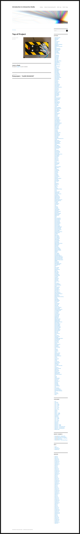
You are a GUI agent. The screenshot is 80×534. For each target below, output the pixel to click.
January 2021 (57, 508)
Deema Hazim (57, 118)
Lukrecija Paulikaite (58, 211)
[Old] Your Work (57, 429)
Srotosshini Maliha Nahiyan (59, 338)
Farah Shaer (56, 131)
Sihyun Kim (56, 332)
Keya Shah (56, 194)
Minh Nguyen (57, 245)
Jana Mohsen (57, 175)
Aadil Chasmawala (57, 37)
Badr (55, 96)
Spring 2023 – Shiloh (58, 425)
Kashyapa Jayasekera (58, 193)
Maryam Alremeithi (58, 228)
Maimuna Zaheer (57, 214)
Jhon (55, 182)
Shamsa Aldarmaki (57, 326)
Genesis (56, 139)
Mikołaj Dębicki (57, 244)
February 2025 (57, 468)
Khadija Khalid (57, 195)
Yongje (56, 377)
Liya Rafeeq (56, 208)
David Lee (56, 115)
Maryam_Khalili (57, 230)
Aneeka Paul (56, 81)
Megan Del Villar (57, 238)
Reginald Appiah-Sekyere (58, 293)
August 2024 (56, 474)
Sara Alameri (57, 312)
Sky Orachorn (57, 335)
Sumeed (56, 343)
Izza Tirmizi (56, 172)
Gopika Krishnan (57, 142)
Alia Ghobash (57, 68)
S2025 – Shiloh (57, 418)
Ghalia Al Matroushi (58, 141)
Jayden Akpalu (57, 180)
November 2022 (57, 491)
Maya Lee (56, 234)
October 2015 (57, 521)
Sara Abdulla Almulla (58, 310)
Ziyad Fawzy (56, 393)
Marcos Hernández (58, 218)
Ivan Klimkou (57, 169)
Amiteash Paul (57, 78)
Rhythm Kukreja (57, 295)
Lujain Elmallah (57, 209)
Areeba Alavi (56, 83)
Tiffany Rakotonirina (58, 355)
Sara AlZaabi (56, 313)
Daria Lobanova (57, 109)
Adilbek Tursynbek (57, 49)
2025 (55, 401)
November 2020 (57, 510)
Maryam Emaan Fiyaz (58, 229)
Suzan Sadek (57, 345)
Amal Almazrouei (57, 74)
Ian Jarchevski (57, 160)
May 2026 (56, 456)
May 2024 (56, 475)
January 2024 (57, 479)
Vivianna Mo (56, 367)
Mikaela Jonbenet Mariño (58, 243)
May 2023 (56, 485)
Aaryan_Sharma (57, 41)
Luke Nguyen (57, 210)
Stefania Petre (57, 340)
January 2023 (57, 489)
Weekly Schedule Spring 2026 (50, 7)
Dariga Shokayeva (57, 110)
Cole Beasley (57, 105)
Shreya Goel (56, 331)
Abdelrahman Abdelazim (58, 44)
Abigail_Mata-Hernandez (58, 46)
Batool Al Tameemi (58, 97)
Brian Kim (56, 100)
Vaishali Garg (57, 363)
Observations (57, 416)
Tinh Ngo (56, 359)
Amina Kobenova (57, 76)
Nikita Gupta (56, 271)
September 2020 (57, 512)
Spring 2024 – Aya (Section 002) (59, 427)
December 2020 (57, 509)
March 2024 (56, 477)
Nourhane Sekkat (57, 275)
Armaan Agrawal (57, 84)
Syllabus (41, 7)
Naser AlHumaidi (57, 264)
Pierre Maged (57, 283)
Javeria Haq (56, 179)
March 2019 (56, 516)
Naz (55, 266)
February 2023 (57, 488)
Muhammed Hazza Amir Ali (59, 259)
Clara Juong (56, 104)
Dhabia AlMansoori (57, 120)
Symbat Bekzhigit (57, 347)
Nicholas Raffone (57, 269)
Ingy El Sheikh (57, 163)
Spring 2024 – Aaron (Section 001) (60, 426)
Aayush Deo (56, 43)
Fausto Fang (56, 136)
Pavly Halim (56, 280)
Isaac (55, 165)
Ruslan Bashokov (57, 300)
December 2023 (57, 480)
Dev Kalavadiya (57, 119)
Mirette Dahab (57, 247)
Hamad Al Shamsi (57, 146)
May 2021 (56, 504)
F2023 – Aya (56, 403)
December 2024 (57, 470)
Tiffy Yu (56, 356)
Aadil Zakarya (57, 38)
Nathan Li (56, 265)
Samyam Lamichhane (58, 307)
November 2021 (57, 500)
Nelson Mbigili (57, 267)
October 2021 (57, 501)
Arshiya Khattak (57, 85)
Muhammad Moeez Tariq (58, 258)
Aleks (55, 65)
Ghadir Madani (57, 140)
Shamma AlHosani (57, 323)
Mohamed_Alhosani (58, 249)
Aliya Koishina (57, 72)
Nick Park (56, 270)
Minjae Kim (56, 246)
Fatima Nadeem (57, 135)
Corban (56, 106)
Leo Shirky (56, 202)
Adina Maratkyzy (57, 50)
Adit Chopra (56, 51)
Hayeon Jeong (57, 153)
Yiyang (56, 376)
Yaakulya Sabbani (57, 372)
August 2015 (56, 523)
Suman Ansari (57, 342)
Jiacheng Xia (56, 183)
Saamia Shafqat (57, 303)
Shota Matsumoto (57, 330)
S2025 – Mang (57, 417)
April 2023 (56, 486)
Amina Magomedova (58, 77)
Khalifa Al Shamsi (57, 197)
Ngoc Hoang (56, 268)
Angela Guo (56, 82)
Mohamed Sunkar (57, 248)
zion (55, 391)
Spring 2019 (56, 421)
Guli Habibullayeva (57, 143)
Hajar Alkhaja (57, 145)
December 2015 (57, 519)
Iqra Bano (56, 164)
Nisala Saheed (57, 272)
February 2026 (57, 459)
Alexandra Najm (57, 66)
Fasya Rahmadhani (58, 132)
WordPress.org (57, 449)
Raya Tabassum (57, 291)
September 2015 (57, 522)
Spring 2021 (56, 422)
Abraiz (56, 47)
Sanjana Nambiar (57, 308)
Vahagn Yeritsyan (57, 362)
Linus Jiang (56, 207)
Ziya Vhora (56, 392)
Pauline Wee (56, 279)
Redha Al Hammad (57, 292)
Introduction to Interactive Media (23, 7)
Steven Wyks (57, 341)
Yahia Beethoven (57, 373)
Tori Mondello (57, 361)
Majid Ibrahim (57, 215)
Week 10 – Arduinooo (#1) (61, 436)
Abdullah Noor (57, 45)
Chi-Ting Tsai (57, 103)
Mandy (56, 216)
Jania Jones (56, 177)
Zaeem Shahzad (57, 381)
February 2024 (57, 478)
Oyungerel (56, 277)
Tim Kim (56, 357)
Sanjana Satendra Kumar (58, 309)
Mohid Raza (56, 251)
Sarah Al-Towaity (57, 314)
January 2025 (57, 469)
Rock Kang (56, 298)
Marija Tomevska (57, 225)
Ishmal (56, 168)
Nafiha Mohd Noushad (58, 263)
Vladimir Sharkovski (58, 368)
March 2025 (56, 467)
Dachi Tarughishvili (58, 107)
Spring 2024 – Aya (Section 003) (59, 428)
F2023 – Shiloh (57, 405)
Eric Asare (56, 129)
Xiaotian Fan (56, 371)
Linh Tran (56, 206)
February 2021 (57, 507)
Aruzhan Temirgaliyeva (58, 87)
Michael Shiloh (57, 242)
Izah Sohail (56, 171)
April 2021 (56, 505)
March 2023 (56, 487)
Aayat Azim (56, 42)
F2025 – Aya (56, 408)
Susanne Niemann (57, 344)
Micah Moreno (57, 241)
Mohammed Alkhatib (58, 250)
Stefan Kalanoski (57, 339)
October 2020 (57, 511)
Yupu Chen (56, 380)
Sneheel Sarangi (57, 336)
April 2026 (56, 457)
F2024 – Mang (57, 407)
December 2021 (57, 499)
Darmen (56, 112)
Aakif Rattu (56, 39)
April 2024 (56, 476)
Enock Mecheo (57, 128)
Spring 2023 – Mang (58, 424)
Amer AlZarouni (57, 75)
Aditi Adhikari (57, 52)
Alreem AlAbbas (57, 73)
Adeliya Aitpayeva (57, 48)
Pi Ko (55, 282)
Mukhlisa (56, 260)
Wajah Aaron (56, 369)
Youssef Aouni (57, 379)
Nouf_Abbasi (56, 273)
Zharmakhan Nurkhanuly (58, 390)
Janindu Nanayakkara (58, 178)
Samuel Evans (57, 306)
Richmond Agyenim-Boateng (59, 296)
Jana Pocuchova (57, 176)
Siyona (56, 334)
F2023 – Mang (57, 404)
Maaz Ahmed (57, 212)
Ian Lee (56, 161)
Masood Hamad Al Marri (58, 231)
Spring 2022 (56, 423)
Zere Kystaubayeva (57, 388)
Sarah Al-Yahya (57, 315)
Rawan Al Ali (56, 290)
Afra (55, 54)
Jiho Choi (56, 185)
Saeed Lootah (57, 304)
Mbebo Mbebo (57, 235)
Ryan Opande (57, 301)
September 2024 (57, 473)
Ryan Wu (56, 302)
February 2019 (57, 517)
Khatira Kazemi (57, 198)
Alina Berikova (57, 70)
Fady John (56, 130)
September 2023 (57, 483)
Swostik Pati (56, 346)
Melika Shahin (57, 239)
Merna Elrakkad (57, 240)
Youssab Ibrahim (57, 378)
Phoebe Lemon (57, 281)
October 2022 (57, 492)
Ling (55, 205)
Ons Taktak (56, 276)
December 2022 (57, 490)
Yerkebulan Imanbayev (58, 374)
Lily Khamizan (57, 203)
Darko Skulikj (57, 111)
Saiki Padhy (56, 305)
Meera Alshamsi (57, 237)
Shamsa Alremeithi (57, 327)
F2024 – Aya (56, 406)
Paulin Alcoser (57, 278)
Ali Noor (56, 67)
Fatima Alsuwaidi (57, 134)
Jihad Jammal (57, 184)
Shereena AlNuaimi (57, 329)
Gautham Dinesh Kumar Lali (59, 138)
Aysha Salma (57, 95)
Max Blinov (56, 233)
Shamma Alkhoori (57, 325)
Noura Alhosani (57, 274)
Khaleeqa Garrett (57, 196)
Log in (56, 446)
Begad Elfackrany (57, 98)
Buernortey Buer (57, 101)
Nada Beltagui (57, 262)
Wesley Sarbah (57, 370)
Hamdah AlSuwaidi (57, 147)
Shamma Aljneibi (57, 324)
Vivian (56, 366)
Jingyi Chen (56, 186)
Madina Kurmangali (58, 213)
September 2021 (57, 502)
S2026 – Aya (59, 7)
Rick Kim (56, 297)
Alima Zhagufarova (57, 69)
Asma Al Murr (57, 88)
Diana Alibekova (57, 121)
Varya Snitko (56, 364)
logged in (18, 66)
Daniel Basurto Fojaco (58, 108)
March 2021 (56, 506)
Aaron (55, 40)
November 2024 (57, 471)
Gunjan (56, 144)
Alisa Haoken (57, 71)
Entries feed (56, 447)
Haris (55, 149)
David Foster (56, 114)
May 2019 (56, 514)
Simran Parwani (57, 333)
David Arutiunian (57, 113)
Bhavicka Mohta (57, 99)
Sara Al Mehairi (57, 311)
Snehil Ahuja (56, 337)
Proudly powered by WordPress (28, 529)
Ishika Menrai (57, 167)
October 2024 (57, 472)
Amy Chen (56, 80)
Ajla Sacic (56, 63)
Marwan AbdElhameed (58, 226)
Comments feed (57, 448)
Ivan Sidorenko (57, 170)
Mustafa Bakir (57, 261)
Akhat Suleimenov (57, 64)
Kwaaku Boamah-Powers (58, 199)
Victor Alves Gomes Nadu (58, 365)
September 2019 (57, 513)
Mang (55, 217)
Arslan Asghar (57, 86)
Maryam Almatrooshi (58, 227)
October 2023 (57, 482)
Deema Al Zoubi (57, 117)
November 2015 (57, 520)
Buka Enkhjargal (57, 102)
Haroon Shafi (57, 150)
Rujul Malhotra (57, 299)
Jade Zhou (56, 173)
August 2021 (56, 503)
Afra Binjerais (57, 55)
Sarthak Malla (57, 316)
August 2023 (56, 484)
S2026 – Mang (65, 7)
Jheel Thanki (56, 181)
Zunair (56, 394)
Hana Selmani (57, 148)
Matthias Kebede (57, 232)
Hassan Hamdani (57, 152)
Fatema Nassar (57, 133)
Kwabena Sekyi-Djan (58, 200)
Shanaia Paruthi (57, 328)
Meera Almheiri (57, 236)
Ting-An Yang (57, 358)
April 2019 (56, 515)
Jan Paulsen (56, 174)
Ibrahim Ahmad (57, 162)
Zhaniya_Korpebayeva (58, 389)
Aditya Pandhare (57, 53)
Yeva (55, 375)
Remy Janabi (57, 294)
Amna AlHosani (57, 79)
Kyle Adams (56, 201)
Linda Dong (56, 204)
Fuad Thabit (56, 137)
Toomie (56, 360)
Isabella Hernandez (58, 166)
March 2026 (56, 458)
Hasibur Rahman (57, 151)
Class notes (56, 402)
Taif (55, 348)
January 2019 (57, 518)
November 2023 (57, 481)
